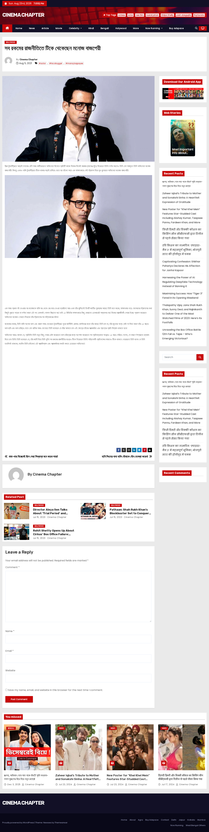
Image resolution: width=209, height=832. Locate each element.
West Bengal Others (195, 825)
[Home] (7, 28)
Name (9, 631)
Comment (12, 567)
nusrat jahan (152, 15)
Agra (140, 819)
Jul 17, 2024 (168, 784)
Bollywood (10, 42)
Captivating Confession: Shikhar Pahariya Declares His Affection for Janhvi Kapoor (181, 266)
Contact (165, 819)
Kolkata (191, 819)
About (133, 819)
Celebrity (74, 28)
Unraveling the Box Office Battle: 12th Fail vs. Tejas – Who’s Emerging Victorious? (181, 334)
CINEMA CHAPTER (23, 15)
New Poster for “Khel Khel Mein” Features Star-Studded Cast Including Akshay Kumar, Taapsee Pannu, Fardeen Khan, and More (129, 781)
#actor (42, 63)
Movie (59, 28)
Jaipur (182, 819)
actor (130, 15)
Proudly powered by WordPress (18, 822)
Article (45, 28)
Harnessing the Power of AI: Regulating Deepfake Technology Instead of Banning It (182, 282)
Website (10, 670)
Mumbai (201, 819)
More (136, 28)
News (32, 28)
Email (9, 651)
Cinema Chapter (29, 59)
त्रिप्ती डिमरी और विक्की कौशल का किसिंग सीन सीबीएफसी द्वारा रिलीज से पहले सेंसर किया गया (182, 234)
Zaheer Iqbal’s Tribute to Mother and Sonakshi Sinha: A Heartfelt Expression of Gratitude (181, 198)
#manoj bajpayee (74, 63)
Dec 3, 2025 (14, 784)
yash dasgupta (183, 15)
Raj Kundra (199, 15)
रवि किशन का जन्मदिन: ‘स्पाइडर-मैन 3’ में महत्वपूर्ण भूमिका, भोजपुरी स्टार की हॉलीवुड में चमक (181, 250)
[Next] (193, 138)
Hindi (91, 28)
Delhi (173, 819)
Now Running (153, 28)
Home (19, 28)
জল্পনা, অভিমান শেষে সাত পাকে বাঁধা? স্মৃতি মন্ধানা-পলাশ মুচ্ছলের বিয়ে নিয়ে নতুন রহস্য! (26, 777)
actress (121, 15)
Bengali (105, 28)
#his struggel (55, 63)
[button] (196, 28)
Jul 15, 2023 (39, 517)
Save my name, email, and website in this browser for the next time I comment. (55, 690)
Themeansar (61, 822)
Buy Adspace (176, 28)
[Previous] (172, 138)
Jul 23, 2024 (66, 784)
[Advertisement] (78, 280)
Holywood (121, 28)
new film (140, 15)
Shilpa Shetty (167, 15)
